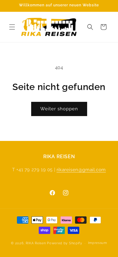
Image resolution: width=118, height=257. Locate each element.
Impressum (97, 243)
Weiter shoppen (59, 109)
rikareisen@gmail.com (81, 169)
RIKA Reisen (36, 243)
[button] (12, 27)
